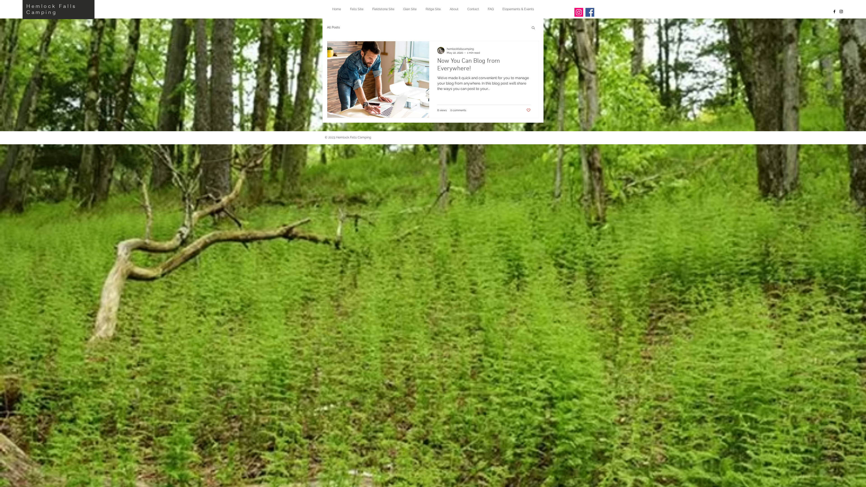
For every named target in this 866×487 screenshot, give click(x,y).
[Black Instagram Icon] (841, 11)
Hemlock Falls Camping (51, 9)
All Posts (333, 27)
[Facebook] (589, 12)
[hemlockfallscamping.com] (578, 12)
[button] (533, 28)
